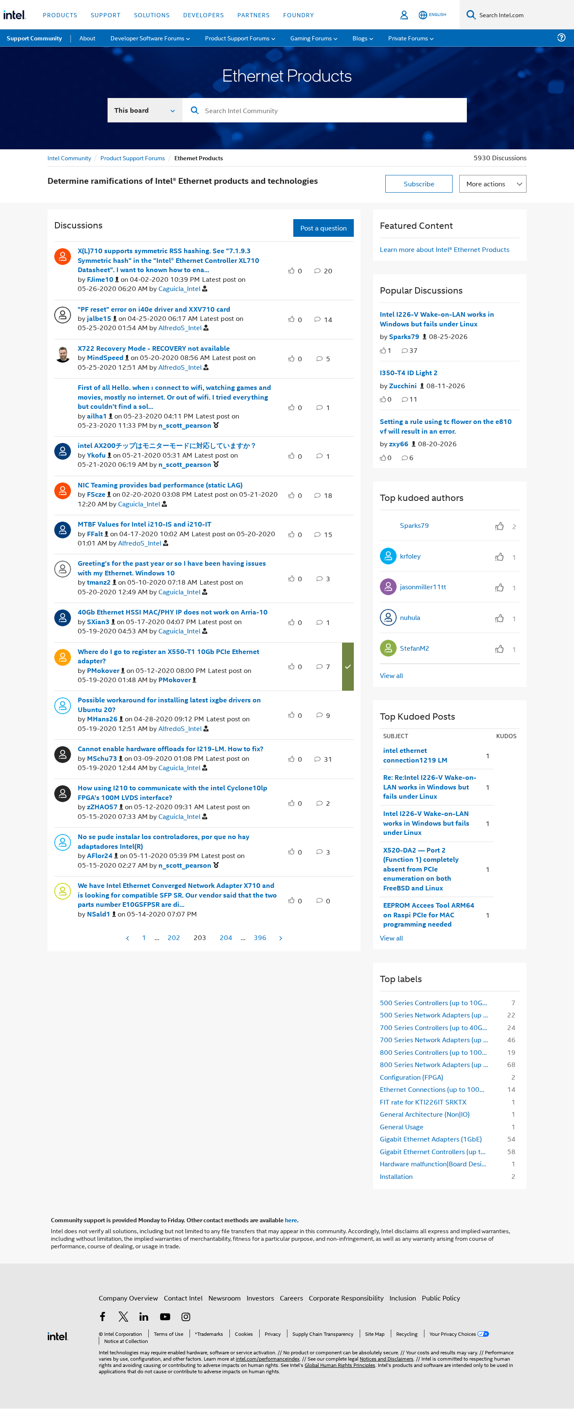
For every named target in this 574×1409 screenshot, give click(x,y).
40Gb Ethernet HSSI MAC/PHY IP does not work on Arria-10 (173, 612)
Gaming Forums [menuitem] (311, 37)
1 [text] (389, 350)
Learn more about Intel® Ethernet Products (444, 249)
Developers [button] (203, 14)
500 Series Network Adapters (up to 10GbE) (437, 1015)
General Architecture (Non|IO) (425, 1114)
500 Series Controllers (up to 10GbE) (436, 1002)
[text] (383, 350)
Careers (291, 1298)
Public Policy (441, 1298)
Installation (396, 1176)
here (291, 1219)
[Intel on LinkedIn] (144, 1317)
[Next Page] (280, 938)
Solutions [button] (152, 14)
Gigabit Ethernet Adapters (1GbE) (431, 1139)
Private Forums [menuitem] (408, 37)
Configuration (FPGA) (411, 1077)
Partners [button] (253, 14)
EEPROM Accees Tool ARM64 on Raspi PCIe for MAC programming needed (428, 914)
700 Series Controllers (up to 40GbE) (436, 1027)
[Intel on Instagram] (186, 1317)
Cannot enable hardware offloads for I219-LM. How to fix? (170, 748)
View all (391, 675)
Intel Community (69, 157)
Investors (260, 1298)
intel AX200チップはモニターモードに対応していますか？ (167, 445)
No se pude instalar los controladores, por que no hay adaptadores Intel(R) (164, 841)
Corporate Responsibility (346, 1298)
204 (226, 937)
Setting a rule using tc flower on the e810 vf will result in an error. (446, 426)
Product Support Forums (132, 157)
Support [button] (106, 14)
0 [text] (389, 399)
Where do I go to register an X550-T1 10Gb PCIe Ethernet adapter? (168, 656)
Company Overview (128, 1298)
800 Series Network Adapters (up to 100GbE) (437, 1064)
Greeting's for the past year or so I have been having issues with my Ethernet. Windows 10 (172, 568)
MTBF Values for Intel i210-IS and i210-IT (144, 524)
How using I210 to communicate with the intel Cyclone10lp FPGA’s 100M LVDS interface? (172, 792)
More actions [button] (485, 183)
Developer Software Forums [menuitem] (147, 37)
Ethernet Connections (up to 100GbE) (437, 1089)
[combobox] (324, 110)
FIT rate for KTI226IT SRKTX (423, 1102)
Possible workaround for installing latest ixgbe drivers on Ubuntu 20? (169, 704)
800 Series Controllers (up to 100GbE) (437, 1052)
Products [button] (60, 14)
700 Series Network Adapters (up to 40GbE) (437, 1039)
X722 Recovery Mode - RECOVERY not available (154, 348)
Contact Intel (183, 1298)
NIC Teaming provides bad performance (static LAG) (160, 485)
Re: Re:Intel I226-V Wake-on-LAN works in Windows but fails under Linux (430, 787)
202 (174, 937)
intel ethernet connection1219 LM (415, 755)
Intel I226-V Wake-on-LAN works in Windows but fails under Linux (437, 319)
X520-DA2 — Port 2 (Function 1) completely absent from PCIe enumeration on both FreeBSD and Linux (421, 869)
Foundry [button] (298, 14)
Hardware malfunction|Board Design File (437, 1163)
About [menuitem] (87, 37)
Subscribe (419, 183)
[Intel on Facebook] (102, 1317)
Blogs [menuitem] (360, 37)
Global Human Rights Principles (340, 1365)
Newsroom (224, 1298)
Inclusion (403, 1298)
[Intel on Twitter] (123, 1317)
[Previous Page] (128, 938)
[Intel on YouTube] (165, 1317)
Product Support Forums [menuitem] (237, 37)
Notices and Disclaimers (386, 1358)
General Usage (402, 1126)
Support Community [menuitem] (34, 37)
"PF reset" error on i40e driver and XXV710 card (154, 309)
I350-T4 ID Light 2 (409, 372)
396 (260, 937)
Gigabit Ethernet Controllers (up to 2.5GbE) (437, 1151)
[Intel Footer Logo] (57, 1335)
